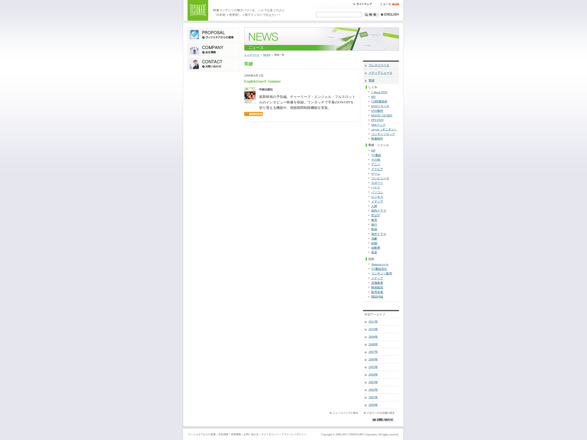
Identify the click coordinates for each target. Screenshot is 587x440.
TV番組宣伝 (379, 269)
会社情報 (223, 434)
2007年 (373, 352)
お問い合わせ (251, 434)
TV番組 (376, 155)
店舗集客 (377, 283)
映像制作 (377, 138)
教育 (374, 220)
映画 (374, 229)
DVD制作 (377, 111)
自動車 (375, 247)
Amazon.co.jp (379, 264)
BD (373, 97)
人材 (374, 206)
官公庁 (375, 215)
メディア (377, 201)
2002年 (373, 389)
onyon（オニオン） (384, 129)
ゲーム (375, 173)
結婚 (374, 243)
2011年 (373, 321)
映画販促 (377, 287)
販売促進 (377, 292)
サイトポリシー (270, 434)
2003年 (373, 382)
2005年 (373, 367)
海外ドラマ (378, 234)
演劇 (374, 238)
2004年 (373, 374)
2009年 (373, 336)
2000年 (373, 405)
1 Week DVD (379, 92)
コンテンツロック (383, 134)
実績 (371, 80)
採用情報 (236, 434)
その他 (375, 159)
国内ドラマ (378, 210)
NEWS (266, 54)
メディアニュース (380, 73)
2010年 (373, 329)
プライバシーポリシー (294, 434)
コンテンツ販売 (381, 273)
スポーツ (377, 183)
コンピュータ (380, 178)
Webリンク (378, 125)
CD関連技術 (379, 101)
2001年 (373, 397)
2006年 (373, 359)
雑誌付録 (377, 296)
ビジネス (377, 197)
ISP (373, 150)
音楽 (374, 252)
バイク (375, 187)
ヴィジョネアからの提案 (202, 434)
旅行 (374, 224)
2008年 (373, 344)
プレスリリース (378, 65)
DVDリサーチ (380, 106)
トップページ (251, 54)
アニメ (375, 164)
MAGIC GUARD (381, 115)
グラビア (377, 169)
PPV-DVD (377, 120)
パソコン (377, 192)
